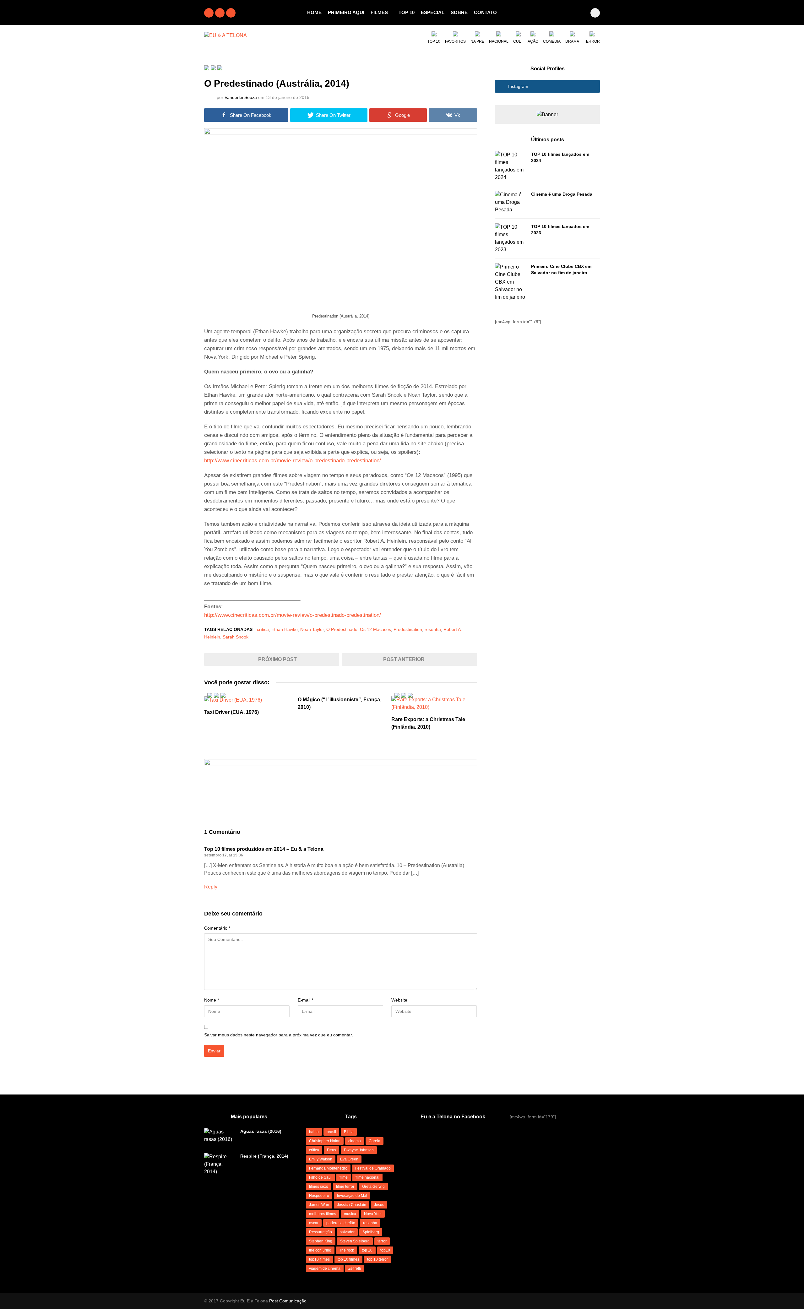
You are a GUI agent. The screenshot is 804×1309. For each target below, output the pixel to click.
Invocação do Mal (352, 1195)
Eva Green (349, 1159)
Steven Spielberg (355, 1241)
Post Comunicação (288, 1300)
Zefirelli (354, 1268)
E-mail (305, 999)
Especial (432, 12)
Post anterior (404, 659)
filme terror (345, 1186)
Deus (331, 1150)
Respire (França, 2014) (264, 1156)
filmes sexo (318, 1186)
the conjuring (320, 1250)
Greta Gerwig (373, 1186)
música (350, 1214)
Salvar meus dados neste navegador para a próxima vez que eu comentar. (278, 1034)
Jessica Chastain (351, 1205)
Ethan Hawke (284, 629)
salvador (347, 1232)
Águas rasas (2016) (260, 1131)
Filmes (379, 12)
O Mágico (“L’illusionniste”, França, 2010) (339, 703)
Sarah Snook (235, 636)
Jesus (379, 1205)
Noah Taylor (312, 629)
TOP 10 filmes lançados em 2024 (560, 157)
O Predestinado (341, 629)
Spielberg (370, 1232)
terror (382, 1241)
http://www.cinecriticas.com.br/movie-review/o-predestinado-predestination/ (292, 461)
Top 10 (407, 12)
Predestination (408, 629)
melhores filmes (322, 1214)
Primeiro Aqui (346, 12)
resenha (433, 629)
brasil (331, 1132)
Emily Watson (320, 1159)
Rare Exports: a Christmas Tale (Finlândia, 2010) (428, 723)
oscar (313, 1223)
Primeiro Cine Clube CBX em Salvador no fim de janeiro (561, 269)
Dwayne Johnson (359, 1150)
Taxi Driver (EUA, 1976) (231, 712)
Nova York (373, 1214)
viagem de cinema (324, 1268)
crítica (263, 629)
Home (314, 12)
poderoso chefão (340, 1223)
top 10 (367, 1250)
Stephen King (320, 1241)
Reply (210, 886)
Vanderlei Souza (241, 97)
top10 (385, 1250)
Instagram (517, 86)
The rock (346, 1250)
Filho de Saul (320, 1177)
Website (399, 999)
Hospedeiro (319, 1195)
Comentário (217, 928)
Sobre (459, 12)
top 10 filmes (348, 1259)
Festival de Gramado (373, 1168)
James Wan (319, 1205)
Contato (485, 12)
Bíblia (349, 1132)
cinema (354, 1141)
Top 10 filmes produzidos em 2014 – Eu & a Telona (263, 849)
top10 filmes (319, 1259)
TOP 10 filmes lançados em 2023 (560, 229)
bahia (314, 1132)
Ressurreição (320, 1232)
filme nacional (367, 1177)
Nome (211, 999)
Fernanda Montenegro (328, 1168)
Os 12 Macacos (375, 629)
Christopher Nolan (324, 1141)
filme (344, 1177)
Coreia (374, 1141)
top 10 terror (377, 1259)
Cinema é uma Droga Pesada (561, 194)
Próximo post (277, 659)
